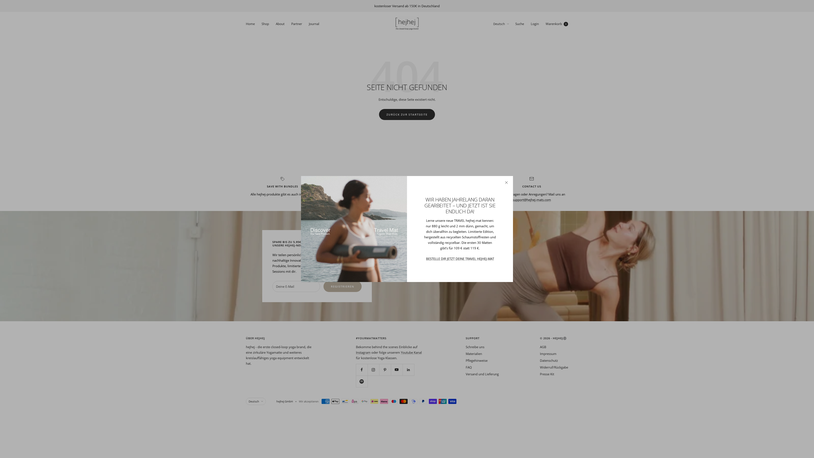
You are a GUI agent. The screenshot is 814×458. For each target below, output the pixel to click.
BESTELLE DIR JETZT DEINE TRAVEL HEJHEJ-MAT (460, 259)
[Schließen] (506, 182)
